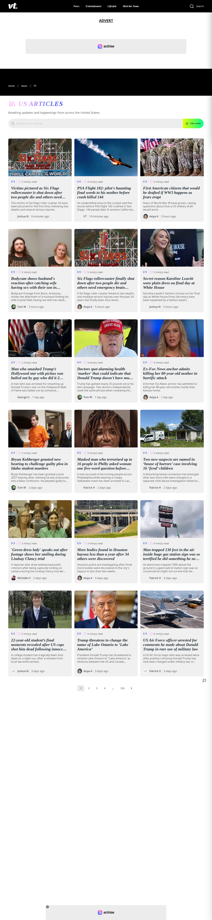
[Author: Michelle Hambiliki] (13, 578)
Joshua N (22, 216)
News (76, 6)
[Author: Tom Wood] (13, 306)
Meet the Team (131, 6)
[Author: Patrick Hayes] (79, 487)
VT (85, 216)
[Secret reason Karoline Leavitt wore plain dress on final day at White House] (172, 248)
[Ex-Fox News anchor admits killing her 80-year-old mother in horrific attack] (172, 338)
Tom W (21, 307)
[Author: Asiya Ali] (145, 216)
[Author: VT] (79, 216)
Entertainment (93, 6)
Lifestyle (111, 6)
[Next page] (131, 688)
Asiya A (153, 216)
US (13, 181)
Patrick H (89, 488)
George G (23, 397)
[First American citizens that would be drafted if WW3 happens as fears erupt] (172, 157)
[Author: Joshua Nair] (13, 216)
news (24, 85)
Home (11, 85)
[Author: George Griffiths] (13, 397)
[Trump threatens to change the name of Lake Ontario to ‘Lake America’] (106, 609)
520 (123, 688)
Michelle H (23, 578)
